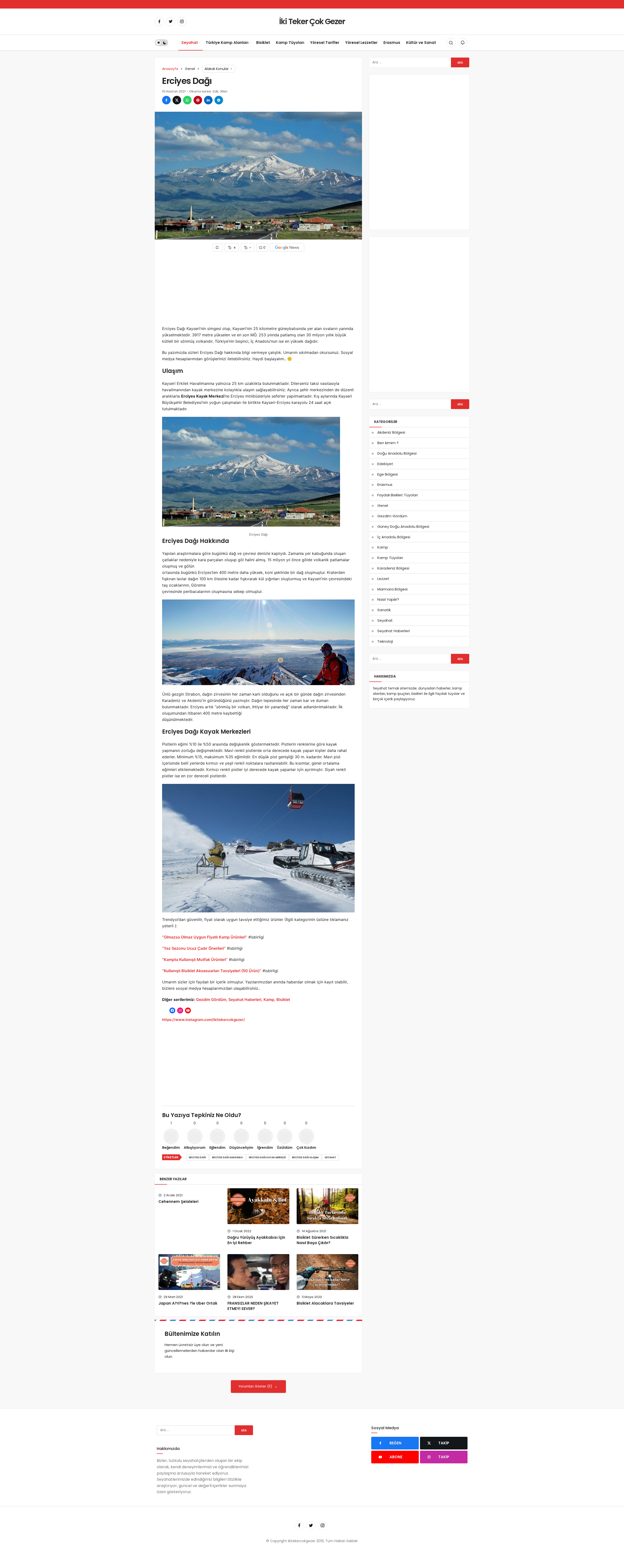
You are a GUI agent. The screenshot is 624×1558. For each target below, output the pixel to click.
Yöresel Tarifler (324, 42)
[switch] (161, 42)
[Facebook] (159, 21)
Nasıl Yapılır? (388, 599)
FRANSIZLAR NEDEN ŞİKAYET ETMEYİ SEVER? (253, 1306)
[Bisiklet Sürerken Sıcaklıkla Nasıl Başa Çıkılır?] (327, 1206)
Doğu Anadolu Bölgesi (397, 453)
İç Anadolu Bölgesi (393, 536)
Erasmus (391, 42)
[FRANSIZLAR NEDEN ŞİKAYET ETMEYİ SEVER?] (258, 1272)
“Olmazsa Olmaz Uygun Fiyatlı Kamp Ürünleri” (204, 937)
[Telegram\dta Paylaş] (218, 100)
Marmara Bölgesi (392, 589)
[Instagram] (181, 21)
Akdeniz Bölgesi (391, 432)
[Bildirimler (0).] (462, 42)
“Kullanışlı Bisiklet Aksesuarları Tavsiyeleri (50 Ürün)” (211, 970)
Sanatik (384, 609)
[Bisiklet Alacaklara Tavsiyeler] (327, 1272)
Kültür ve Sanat (421, 42)
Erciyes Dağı (197, 1157)
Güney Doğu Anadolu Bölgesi (403, 526)
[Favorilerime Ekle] (218, 247)
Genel (382, 505)
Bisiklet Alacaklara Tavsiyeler (325, 1303)
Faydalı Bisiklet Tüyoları (397, 495)
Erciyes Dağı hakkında (227, 1157)
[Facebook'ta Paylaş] (166, 100)
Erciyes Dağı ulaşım (305, 1157)
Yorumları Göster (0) (256, 1386)
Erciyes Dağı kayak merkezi (267, 1157)
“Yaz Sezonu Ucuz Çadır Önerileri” (194, 948)
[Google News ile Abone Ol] (287, 247)
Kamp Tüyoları (290, 42)
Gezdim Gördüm (211, 999)
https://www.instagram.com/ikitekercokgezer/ (203, 1019)
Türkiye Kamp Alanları (227, 42)
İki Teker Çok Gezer (312, 21)
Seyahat (189, 42)
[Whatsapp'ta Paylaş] (187, 100)
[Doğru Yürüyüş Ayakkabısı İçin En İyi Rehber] (258, 1206)
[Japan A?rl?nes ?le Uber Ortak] (189, 1272)
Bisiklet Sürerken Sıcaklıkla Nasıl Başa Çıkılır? (322, 1240)
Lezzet (383, 578)
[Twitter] (170, 21)
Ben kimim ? (388, 442)
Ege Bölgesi (387, 474)
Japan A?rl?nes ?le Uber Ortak (187, 1303)
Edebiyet (385, 463)
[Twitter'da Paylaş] (177, 100)
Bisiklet (263, 42)
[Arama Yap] (451, 42)
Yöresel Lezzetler (361, 42)
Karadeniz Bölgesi (393, 568)
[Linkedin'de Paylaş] (208, 100)
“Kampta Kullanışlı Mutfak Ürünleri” (195, 959)
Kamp (268, 999)
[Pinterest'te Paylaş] (198, 100)
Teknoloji (385, 641)
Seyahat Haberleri (244, 999)
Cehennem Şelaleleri (178, 1201)
